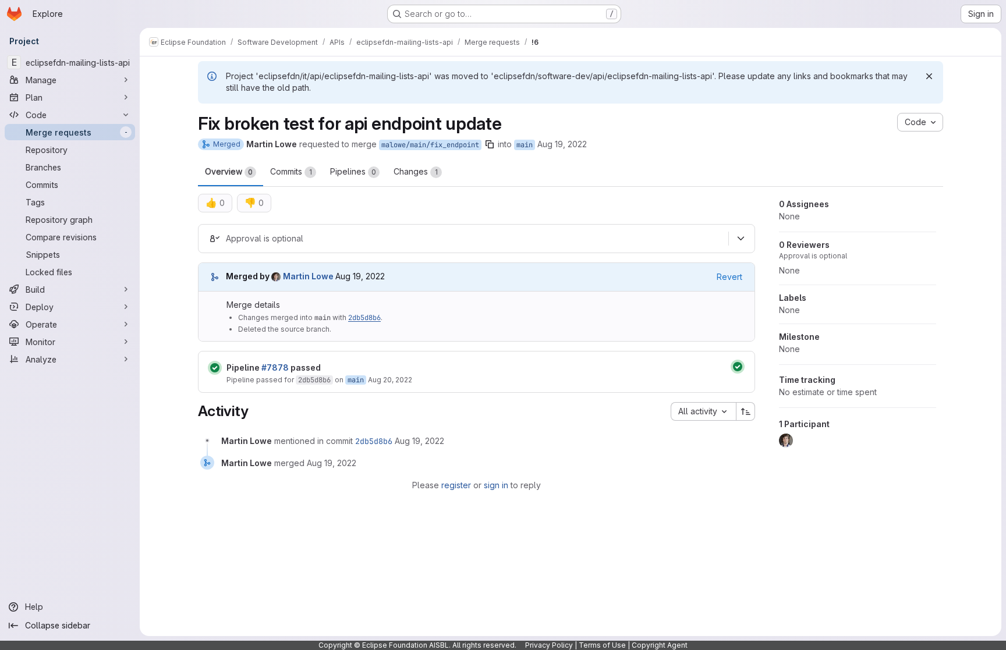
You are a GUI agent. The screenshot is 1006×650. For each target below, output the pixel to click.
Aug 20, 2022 (390, 379)
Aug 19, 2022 (562, 144)
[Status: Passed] (215, 368)
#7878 (275, 367)
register (456, 485)
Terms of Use (602, 645)
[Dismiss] (929, 76)
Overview (229, 171)
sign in (496, 485)
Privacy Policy (549, 645)
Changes (416, 171)
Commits (291, 171)
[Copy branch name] (490, 144)
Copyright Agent (660, 645)
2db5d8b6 (364, 317)
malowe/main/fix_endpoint (430, 145)
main (524, 145)
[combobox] (703, 411)
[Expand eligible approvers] (741, 239)
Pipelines (353, 171)
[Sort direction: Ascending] (745, 411)
